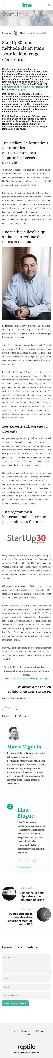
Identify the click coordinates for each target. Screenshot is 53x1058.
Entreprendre (9, 708)
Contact (28, 1034)
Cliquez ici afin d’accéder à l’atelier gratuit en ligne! (27, 678)
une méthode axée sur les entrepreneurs (24, 87)
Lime (13, 1031)
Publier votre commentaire (15, 1003)
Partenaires (25, 1031)
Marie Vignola (26, 33)
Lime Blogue (25, 813)
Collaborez (40, 1031)
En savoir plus (24, 867)
